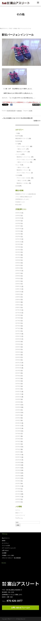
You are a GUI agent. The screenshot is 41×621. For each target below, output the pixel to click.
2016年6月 (18, 349)
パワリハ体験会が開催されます (23, 196)
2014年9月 (18, 399)
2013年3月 (18, 446)
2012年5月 (18, 473)
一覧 (16, 133)
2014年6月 (18, 407)
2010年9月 (18, 499)
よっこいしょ (5, 543)
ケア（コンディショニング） (9, 548)
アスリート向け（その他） (24, 178)
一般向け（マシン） (22, 167)
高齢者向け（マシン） (23, 170)
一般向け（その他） (22, 180)
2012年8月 (18, 465)
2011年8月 (18, 488)
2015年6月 (18, 375)
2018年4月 (18, 299)
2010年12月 (18, 496)
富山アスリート (4, 28)
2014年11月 (18, 394)
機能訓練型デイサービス (22, 138)
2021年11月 (18, 241)
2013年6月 (18, 438)
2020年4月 (18, 265)
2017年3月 (18, 326)
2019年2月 (18, 283)
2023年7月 (18, 226)
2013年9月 (18, 431)
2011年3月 (18, 494)
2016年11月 (18, 336)
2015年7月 (18, 373)
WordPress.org (18, 518)
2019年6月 (18, 276)
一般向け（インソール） (23, 162)
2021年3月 (18, 257)
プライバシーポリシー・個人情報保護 (11, 557)
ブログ (10, 28)
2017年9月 (18, 315)
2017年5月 (18, 323)
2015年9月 (18, 370)
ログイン (17, 510)
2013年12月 (18, 423)
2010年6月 (18, 502)
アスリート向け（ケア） (23, 146)
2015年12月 (18, 362)
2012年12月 (18, 454)
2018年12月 (18, 286)
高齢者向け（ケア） (22, 151)
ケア (16, 143)
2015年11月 (18, 365)
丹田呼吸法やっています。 (22, 199)
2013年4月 (18, 444)
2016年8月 (18, 344)
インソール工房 (6, 545)
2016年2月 (18, 360)
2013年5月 (18, 441)
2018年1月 (18, 307)
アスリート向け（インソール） (25, 159)
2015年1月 (18, 389)
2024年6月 (18, 215)
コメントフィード (20, 515)
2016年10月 (18, 339)
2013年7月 (18, 436)
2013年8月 (18, 433)
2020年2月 (18, 268)
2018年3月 (18, 302)
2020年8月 (18, 260)
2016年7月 (18, 347)
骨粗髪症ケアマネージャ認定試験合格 (25, 194)
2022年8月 (18, 234)
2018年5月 (18, 297)
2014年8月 (18, 402)
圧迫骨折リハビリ (20, 202)
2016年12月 (18, 333)
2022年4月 (18, 236)
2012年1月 (18, 483)
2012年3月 (18, 478)
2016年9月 (18, 341)
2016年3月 (18, 357)
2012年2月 (18, 481)
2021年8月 (18, 247)
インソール (18, 154)
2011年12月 (18, 486)
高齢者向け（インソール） (24, 157)
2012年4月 (18, 475)
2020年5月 (18, 263)
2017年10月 (18, 312)
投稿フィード (19, 512)
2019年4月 (18, 278)
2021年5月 (18, 252)
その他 (15, 28)
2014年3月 (18, 415)
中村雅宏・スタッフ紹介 (8, 555)
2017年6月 (18, 320)
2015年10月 (18, 368)
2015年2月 (18, 386)
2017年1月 (18, 331)
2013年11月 (18, 425)
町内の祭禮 (18, 204)
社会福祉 (17, 141)
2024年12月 (18, 213)
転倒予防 (17, 136)
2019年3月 (18, 281)
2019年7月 (18, 273)
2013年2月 (18, 449)
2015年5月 (18, 378)
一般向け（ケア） (21, 149)
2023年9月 (18, 220)
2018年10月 (18, 291)
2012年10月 (18, 460)
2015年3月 (18, 383)
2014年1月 (18, 420)
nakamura (19, 110)
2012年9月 (18, 462)
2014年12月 (18, 391)
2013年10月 (18, 428)
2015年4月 (18, 381)
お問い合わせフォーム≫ (20, 608)
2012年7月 (18, 467)
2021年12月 (18, 239)
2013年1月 (18, 452)
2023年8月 (18, 223)
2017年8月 (18, 318)
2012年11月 (18, 457)
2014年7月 (18, 404)
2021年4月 (18, 255)
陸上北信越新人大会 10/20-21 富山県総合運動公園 (17, 118)
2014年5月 (18, 410)
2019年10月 (18, 270)
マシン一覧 (18, 165)
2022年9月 (18, 231)
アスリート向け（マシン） (24, 172)
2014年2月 (18, 418)
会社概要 (4, 553)
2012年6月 (18, 470)
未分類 (17, 186)
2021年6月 (18, 249)
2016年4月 (18, 354)
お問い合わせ (5, 550)
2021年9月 (18, 244)
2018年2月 (18, 305)
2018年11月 (18, 289)
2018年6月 (18, 294)
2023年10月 (18, 218)
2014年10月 (18, 396)
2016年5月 (18, 352)
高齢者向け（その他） (23, 183)
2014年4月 (18, 412)
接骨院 (3, 540)
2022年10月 (18, 228)
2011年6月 (18, 491)
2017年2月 (18, 328)
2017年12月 (18, 310)
